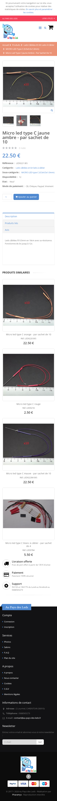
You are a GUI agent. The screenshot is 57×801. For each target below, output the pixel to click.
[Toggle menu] (40, 28)
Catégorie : (8, 167)
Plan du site (9, 658)
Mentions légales (12, 694)
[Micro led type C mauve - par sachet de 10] (28, 444)
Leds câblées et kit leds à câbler (30, 167)
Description (11, 216)
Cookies (8, 683)
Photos (7, 641)
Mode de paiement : (13, 186)
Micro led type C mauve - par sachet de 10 (28, 473)
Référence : (8, 163)
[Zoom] (52, 110)
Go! (40, 741)
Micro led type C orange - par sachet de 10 (28, 334)
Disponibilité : (9, 176)
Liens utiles (47, 18)
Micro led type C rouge (28, 404)
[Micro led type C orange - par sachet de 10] (28, 305)
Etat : (5, 181)
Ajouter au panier (27, 196)
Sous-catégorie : (11, 172)
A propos (8, 672)
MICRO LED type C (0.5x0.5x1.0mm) (37, 172)
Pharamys (17, 794)
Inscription (9, 627)
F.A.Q (6, 652)
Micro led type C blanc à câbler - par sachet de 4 (28, 545)
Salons (7, 647)
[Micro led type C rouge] (28, 374)
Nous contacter (11, 678)
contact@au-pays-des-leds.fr (27, 717)
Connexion (9, 621)
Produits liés (11, 223)
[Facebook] (28, 776)
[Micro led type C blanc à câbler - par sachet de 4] (28, 513)
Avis (7, 229)
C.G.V (6, 688)
